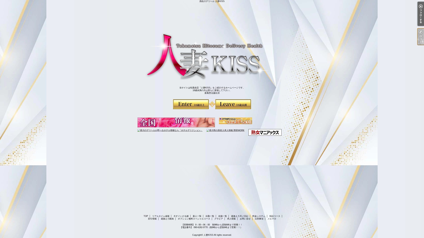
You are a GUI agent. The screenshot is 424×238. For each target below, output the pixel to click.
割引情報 (152, 219)
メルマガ (271, 219)
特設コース (274, 216)
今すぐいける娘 (181, 216)
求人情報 (231, 219)
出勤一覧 (210, 216)
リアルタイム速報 (160, 216)
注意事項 (259, 219)
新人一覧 (197, 216)
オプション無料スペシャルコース (194, 219)
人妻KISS (208, 235)
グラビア (218, 219)
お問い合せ (245, 219)
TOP (146, 216)
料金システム (258, 216)
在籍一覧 (222, 216)
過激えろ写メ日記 (239, 216)
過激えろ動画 (167, 219)
